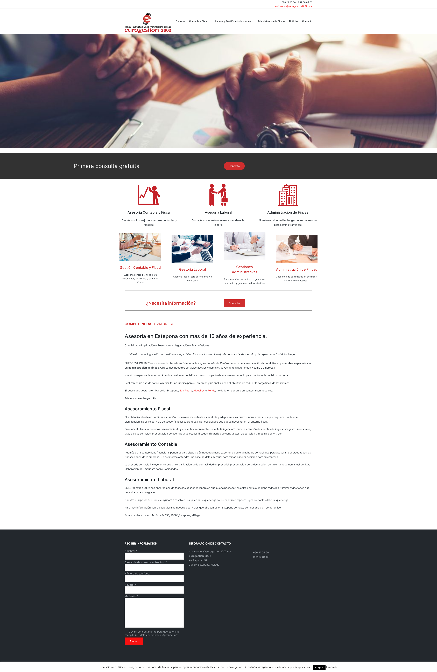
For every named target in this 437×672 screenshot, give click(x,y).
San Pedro (185, 390)
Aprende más (170, 635)
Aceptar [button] (319, 667)
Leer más (331, 667)
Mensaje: (131, 596)
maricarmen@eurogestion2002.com (293, 6)
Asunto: (130, 584)
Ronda (211, 390)
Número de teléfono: (137, 573)
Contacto (234, 166)
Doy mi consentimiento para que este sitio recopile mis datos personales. (152, 633)
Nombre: (131, 551)
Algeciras (199, 390)
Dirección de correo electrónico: (146, 562)
